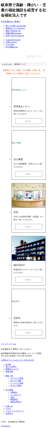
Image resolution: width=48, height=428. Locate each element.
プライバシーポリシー (15, 411)
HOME (8, 364)
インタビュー (15, 395)
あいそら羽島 (15, 381)
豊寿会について (15, 28)
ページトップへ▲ (8, 344)
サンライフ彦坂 (16, 378)
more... (28, 121)
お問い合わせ (15, 36)
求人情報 (9, 390)
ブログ (8, 409)
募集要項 (14, 399)
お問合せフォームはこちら (12, 360)
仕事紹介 (14, 392)
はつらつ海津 (15, 386)
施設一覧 (13, 31)
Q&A (12, 397)
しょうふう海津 (16, 383)
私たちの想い (16, 26)
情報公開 (14, 33)
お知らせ (9, 406)
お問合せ (9, 413)
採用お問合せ (15, 402)
